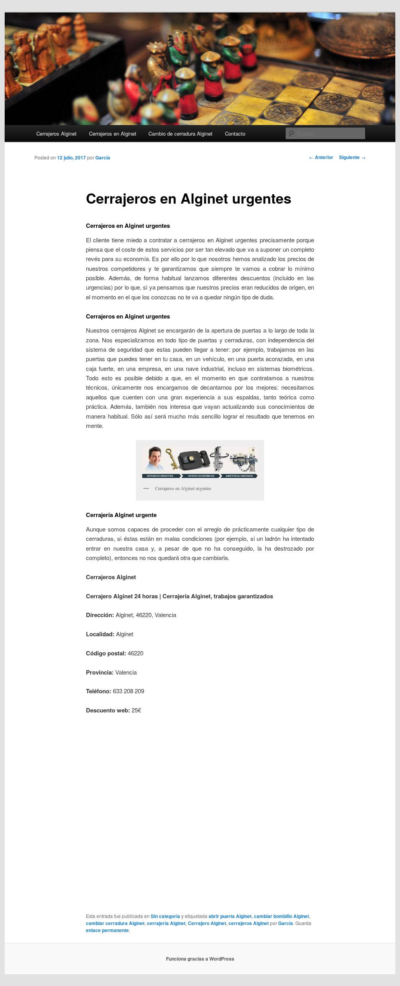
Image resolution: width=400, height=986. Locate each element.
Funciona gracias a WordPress (200, 958)
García (102, 157)
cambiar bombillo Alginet (281, 916)
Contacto (235, 133)
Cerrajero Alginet (207, 923)
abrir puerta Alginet (230, 916)
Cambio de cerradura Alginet (180, 133)
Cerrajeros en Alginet (112, 133)
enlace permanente (107, 930)
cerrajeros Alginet (249, 923)
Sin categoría (165, 916)
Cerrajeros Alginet (56, 133)
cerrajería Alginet (166, 923)
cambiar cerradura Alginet (115, 923)
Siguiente (352, 157)
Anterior (321, 157)
